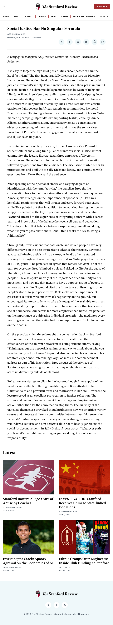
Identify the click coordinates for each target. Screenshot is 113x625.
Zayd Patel (65, 567)
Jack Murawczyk (12, 567)
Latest (29, 16)
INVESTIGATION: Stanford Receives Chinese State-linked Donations (82, 502)
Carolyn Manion (16, 34)
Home (6, 16)
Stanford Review (12, 507)
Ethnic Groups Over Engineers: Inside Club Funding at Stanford (84, 560)
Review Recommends (84, 16)
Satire (64, 16)
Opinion (42, 16)
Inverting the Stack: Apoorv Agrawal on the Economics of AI (28, 560)
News (53, 16)
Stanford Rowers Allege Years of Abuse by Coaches (28, 500)
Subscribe (102, 6)
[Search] (4, 6)
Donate (104, 16)
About (17, 16)
